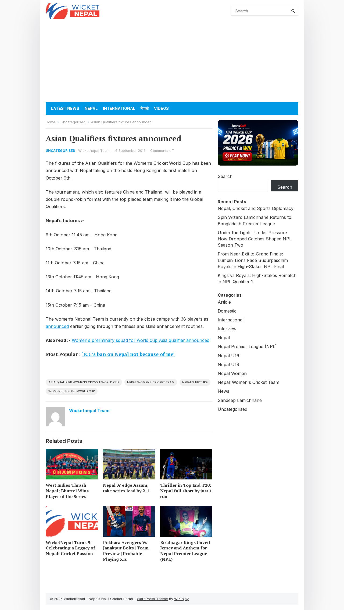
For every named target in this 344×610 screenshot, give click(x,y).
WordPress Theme (152, 599)
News (223, 391)
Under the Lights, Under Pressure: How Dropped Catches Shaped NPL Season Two (255, 239)
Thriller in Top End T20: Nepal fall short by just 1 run (186, 490)
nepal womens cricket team (150, 382)
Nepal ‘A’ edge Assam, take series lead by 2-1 (126, 488)
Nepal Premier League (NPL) (247, 346)
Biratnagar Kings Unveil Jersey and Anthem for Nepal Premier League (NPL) (185, 550)
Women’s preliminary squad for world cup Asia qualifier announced (140, 340)
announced (57, 326)
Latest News (65, 108)
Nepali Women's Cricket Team (248, 382)
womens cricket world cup (71, 391)
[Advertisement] (172, 62)
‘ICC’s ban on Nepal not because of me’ (128, 354)
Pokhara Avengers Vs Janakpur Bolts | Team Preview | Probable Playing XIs (126, 550)
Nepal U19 (228, 364)
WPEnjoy (181, 599)
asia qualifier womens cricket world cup (83, 382)
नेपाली (145, 108)
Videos (161, 108)
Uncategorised (73, 122)
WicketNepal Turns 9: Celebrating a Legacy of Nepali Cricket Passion (70, 548)
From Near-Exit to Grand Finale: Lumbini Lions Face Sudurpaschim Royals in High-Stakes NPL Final (253, 260)
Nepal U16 (228, 355)
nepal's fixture (195, 382)
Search (225, 176)
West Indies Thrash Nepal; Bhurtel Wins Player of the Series (67, 490)
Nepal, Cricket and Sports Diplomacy (255, 208)
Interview (227, 328)
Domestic (227, 311)
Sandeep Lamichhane (240, 400)
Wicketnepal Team (94, 150)
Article (224, 302)
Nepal (91, 108)
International (119, 108)
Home (50, 122)
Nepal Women (232, 373)
